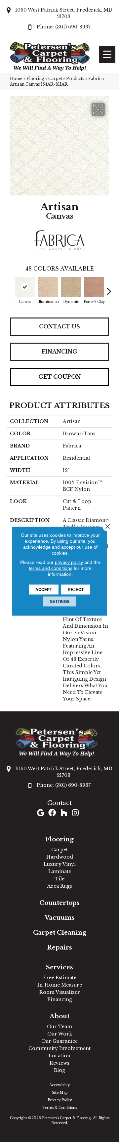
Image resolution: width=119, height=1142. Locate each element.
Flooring (35, 78)
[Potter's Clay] (94, 286)
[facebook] (52, 813)
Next (109, 287)
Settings (59, 601)
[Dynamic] (71, 286)
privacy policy (69, 562)
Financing (59, 351)
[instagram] (75, 813)
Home (16, 78)
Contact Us (59, 326)
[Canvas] (24, 286)
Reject (76, 589)
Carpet (55, 78)
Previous (10, 287)
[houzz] (63, 813)
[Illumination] (48, 286)
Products (75, 78)
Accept (43, 589)
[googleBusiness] (40, 813)
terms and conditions (50, 568)
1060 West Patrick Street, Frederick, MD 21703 (63, 13)
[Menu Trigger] (107, 54)
